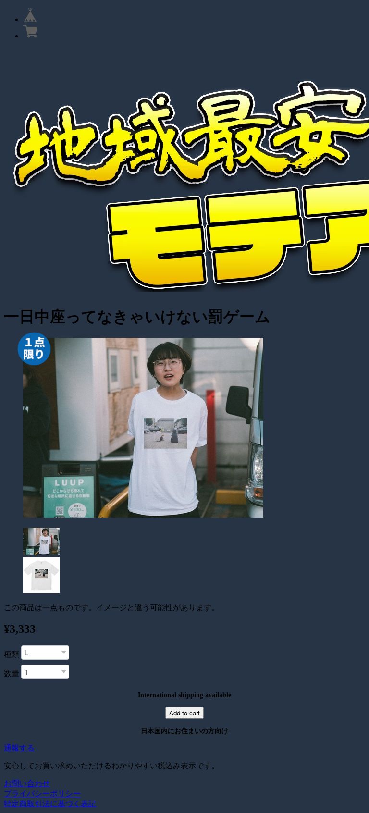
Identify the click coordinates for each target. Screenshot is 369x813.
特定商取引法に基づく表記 (50, 804)
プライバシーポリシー (42, 793)
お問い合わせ (27, 783)
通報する (19, 748)
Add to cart (184, 712)
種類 (11, 654)
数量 (11, 673)
